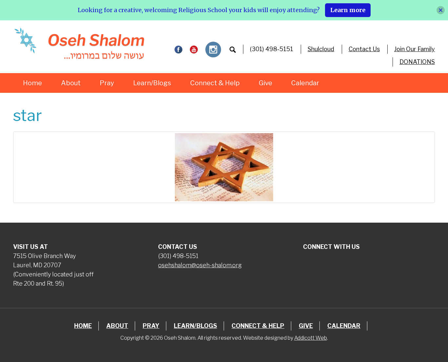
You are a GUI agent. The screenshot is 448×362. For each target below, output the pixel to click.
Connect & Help (215, 83)
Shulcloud (321, 49)
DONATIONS (417, 61)
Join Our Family (414, 49)
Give (265, 83)
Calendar (305, 83)
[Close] (441, 10)
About (71, 83)
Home (32, 83)
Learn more (347, 10)
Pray (107, 83)
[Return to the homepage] (79, 43)
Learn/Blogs (152, 83)
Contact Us (364, 49)
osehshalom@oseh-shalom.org (200, 265)
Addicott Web (310, 338)
